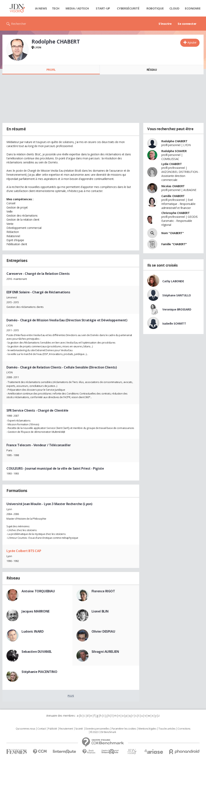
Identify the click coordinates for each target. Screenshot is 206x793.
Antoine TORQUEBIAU (38, 591)
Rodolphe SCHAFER (173, 151)
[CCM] (40, 751)
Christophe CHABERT (175, 213)
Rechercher (18, 24)
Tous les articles (167, 728)
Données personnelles (97, 728)
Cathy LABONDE (173, 281)
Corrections (184, 728)
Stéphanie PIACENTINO (39, 671)
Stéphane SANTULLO (176, 295)
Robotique (155, 8)
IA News (41, 8)
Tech (55, 8)
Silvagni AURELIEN (105, 651)
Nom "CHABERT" (172, 233)
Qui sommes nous (25, 728)
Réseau (152, 70)
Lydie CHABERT (171, 164)
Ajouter (192, 42)
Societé (79, 728)
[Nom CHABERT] (152, 233)
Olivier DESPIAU (103, 631)
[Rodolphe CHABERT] (17, 50)
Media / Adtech (77, 8)
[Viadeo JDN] (131, 751)
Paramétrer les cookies (124, 728)
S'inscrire (165, 24)
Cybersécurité (128, 8)
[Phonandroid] (184, 751)
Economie (193, 8)
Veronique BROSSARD (176, 309)
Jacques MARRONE (35, 611)
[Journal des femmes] (16, 751)
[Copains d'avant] (110, 751)
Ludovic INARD (33, 631)
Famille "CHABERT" (174, 244)
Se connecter (187, 24)
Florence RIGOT (103, 591)
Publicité (52, 728)
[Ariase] (153, 751)
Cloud (174, 8)
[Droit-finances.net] (88, 751)
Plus (71, 696)
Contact (41, 728)
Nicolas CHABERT (173, 186)
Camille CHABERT (173, 196)
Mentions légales (147, 728)
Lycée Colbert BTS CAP (23, 551)
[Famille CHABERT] (152, 244)
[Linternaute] (64, 752)
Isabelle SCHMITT (174, 323)
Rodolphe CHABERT (174, 141)
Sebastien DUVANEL (37, 651)
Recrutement (66, 728)
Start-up (103, 8)
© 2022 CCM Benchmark (103, 732)
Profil (51, 70)
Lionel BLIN (100, 611)
